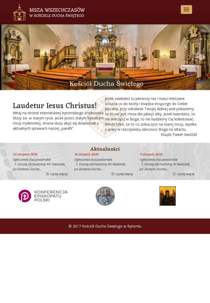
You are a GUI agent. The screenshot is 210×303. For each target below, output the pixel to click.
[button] (9, 57)
